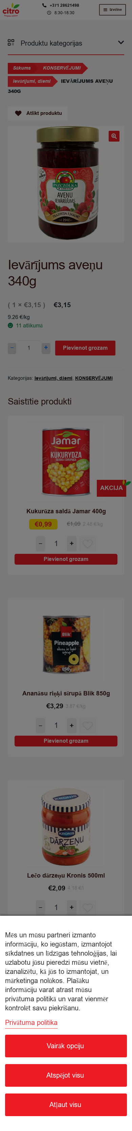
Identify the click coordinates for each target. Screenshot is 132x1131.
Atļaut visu (65, 1104)
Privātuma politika (31, 1022)
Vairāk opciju (65, 1046)
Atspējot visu (65, 1075)
